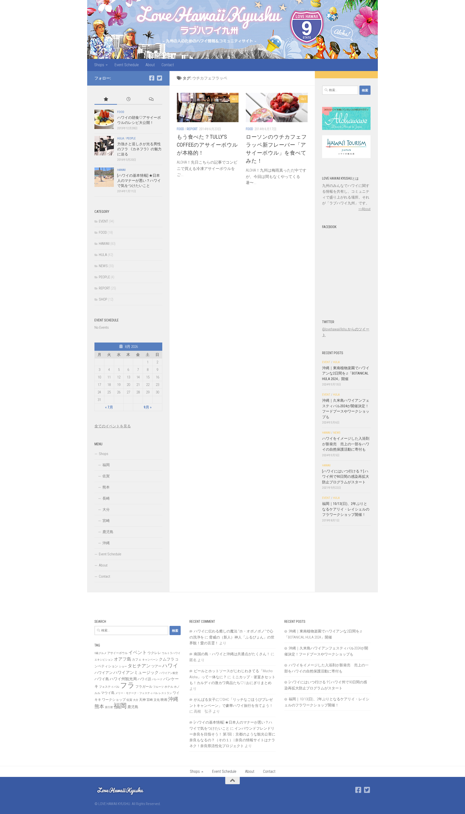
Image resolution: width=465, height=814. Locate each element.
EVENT (103, 221)
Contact (168, 65)
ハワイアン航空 (168, 673)
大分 (106, 509)
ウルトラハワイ (171, 653)
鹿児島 (107, 532)
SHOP (103, 299)
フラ (127, 685)
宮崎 (106, 521)
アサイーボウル (117, 653)
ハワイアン (103, 672)
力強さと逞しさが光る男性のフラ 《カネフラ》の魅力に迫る (139, 149)
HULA (120, 138)
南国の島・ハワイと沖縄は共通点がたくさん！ (232, 654)
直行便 (109, 707)
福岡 (106, 465)
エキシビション (103, 659)
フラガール (143, 686)
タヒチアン (139, 666)
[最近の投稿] (128, 99)
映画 (164, 700)
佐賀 (106, 476)
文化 (157, 700)
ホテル (168, 686)
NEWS (103, 266)
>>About (364, 209)
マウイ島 (108, 693)
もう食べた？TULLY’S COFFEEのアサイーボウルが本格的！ (207, 145)
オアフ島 (122, 659)
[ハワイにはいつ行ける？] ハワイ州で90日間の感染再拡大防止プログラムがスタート (345, 476)
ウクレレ (154, 653)
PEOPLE (131, 138)
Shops (99, 65)
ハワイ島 (101, 679)
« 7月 (109, 407)
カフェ (136, 659)
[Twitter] (159, 78)
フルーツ (158, 686)
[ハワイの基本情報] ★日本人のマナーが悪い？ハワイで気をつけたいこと (139, 180)
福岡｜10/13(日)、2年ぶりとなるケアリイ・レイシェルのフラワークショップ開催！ (345, 509)
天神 (142, 700)
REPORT (192, 129)
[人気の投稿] (105, 99)
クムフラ (166, 659)
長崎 (106, 498)
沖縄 (106, 543)
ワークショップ (114, 700)
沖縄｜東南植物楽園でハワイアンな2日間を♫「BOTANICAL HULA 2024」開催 (345, 373)
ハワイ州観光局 (123, 679)
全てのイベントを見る (112, 426)
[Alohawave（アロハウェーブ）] (346, 129)
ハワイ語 (144, 679)
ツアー (156, 666)
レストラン (165, 693)
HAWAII (121, 170)
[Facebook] (152, 78)
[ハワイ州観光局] (346, 157)
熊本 (106, 487)
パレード (157, 679)
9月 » (148, 407)
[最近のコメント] (151, 99)
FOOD (180, 129)
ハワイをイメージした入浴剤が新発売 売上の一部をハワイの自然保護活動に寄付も (345, 444)
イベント (137, 652)
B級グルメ (100, 653)
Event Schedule (127, 65)
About (150, 65)
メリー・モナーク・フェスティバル (136, 693)
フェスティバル (109, 686)
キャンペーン (150, 659)
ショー (123, 666)
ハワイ (170, 665)
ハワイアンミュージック (136, 672)
